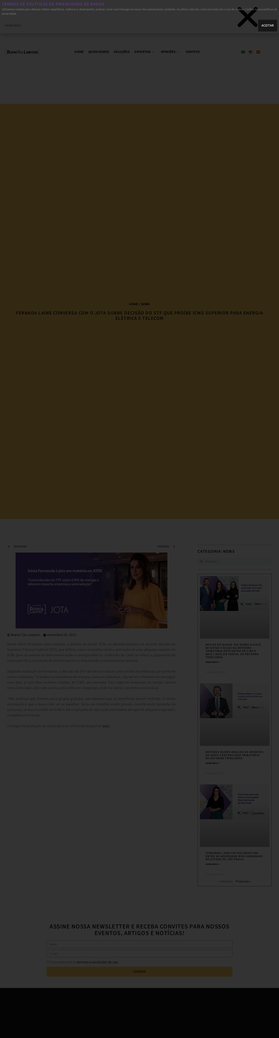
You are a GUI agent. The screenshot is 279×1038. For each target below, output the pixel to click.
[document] (139, 519)
